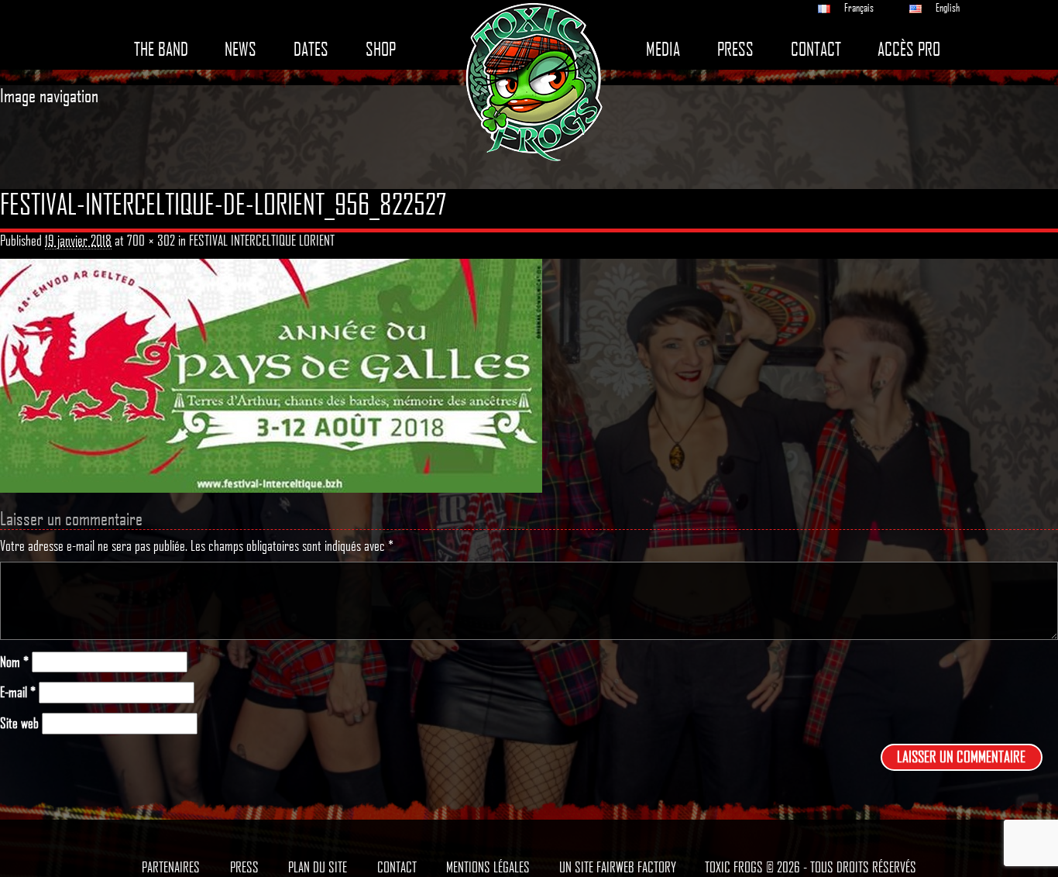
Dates (311, 49)
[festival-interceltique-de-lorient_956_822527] (271, 374)
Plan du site (317, 866)
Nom (14, 662)
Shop (381, 49)
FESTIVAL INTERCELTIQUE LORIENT (262, 240)
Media (663, 49)
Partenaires (171, 866)
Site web (19, 723)
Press (735, 49)
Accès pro (909, 49)
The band (161, 49)
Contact (816, 49)
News (240, 49)
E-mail (18, 692)
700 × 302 (151, 240)
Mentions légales (488, 866)
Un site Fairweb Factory (617, 866)
